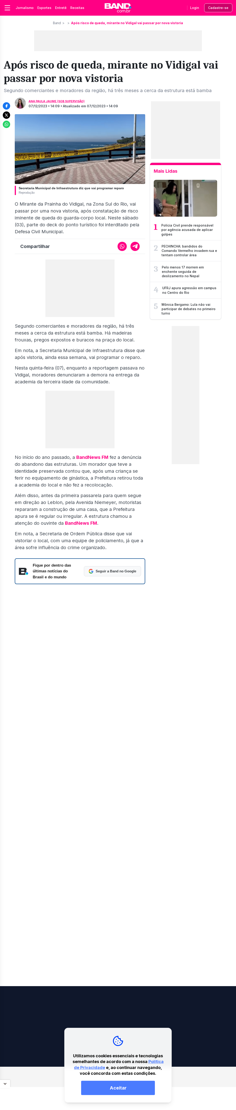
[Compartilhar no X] (6, 115)
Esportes (44, 8)
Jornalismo (25, 8)
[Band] (118, 7)
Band (57, 23)
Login (194, 8)
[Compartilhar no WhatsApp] (6, 124)
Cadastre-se (218, 8)
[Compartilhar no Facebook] (6, 106)
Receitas (77, 8)
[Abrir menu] (7, 8)
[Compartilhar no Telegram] (135, 246)
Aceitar (118, 1088)
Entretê (61, 8)
